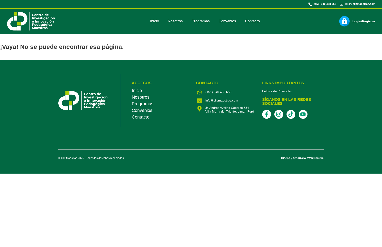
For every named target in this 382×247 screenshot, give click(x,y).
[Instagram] (278, 114)
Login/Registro (363, 21)
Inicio (154, 21)
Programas (201, 21)
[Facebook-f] (266, 114)
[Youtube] (303, 114)
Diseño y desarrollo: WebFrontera (302, 158)
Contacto (252, 21)
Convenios (227, 21)
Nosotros (175, 21)
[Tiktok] (290, 114)
